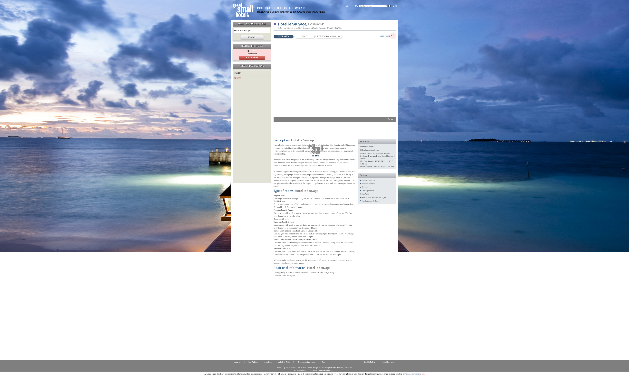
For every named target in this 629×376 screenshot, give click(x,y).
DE (356, 6)
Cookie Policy (369, 362)
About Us (237, 362)
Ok (423, 374)
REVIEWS (322, 36)
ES (347, 6)
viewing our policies (413, 374)
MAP (304, 36)
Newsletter (268, 362)
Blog (395, 6)
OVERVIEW (283, 36)
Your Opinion (253, 362)
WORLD (237, 73)
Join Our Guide (284, 362)
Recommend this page (306, 362)
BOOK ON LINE (252, 58)
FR (352, 6)
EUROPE (237, 78)
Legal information (389, 362)
